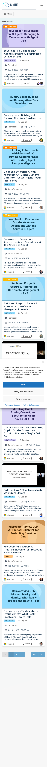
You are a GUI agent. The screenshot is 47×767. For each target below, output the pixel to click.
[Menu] (41, 4)
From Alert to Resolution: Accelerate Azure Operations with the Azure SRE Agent (23, 242)
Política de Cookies (12, 405)
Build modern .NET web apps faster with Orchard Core (23, 491)
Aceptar (23, 384)
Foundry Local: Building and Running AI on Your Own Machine (22, 117)
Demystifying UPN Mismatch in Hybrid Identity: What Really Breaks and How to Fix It (21, 613)
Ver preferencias (23, 399)
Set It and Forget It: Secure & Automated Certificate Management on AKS (20, 306)
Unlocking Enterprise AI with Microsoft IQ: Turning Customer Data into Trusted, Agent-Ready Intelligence (22, 176)
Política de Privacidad (31, 405)
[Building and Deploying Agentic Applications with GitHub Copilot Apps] (23, 353)
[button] (42, 362)
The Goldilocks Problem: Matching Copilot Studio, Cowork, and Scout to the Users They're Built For (23, 432)
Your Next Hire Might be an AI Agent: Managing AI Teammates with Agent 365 (22, 53)
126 (34, 654)
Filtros (9, 14)
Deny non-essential (23, 391)
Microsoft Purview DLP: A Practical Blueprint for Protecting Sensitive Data (23, 549)
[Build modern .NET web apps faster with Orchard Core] (23, 475)
